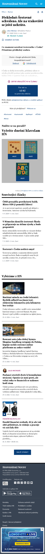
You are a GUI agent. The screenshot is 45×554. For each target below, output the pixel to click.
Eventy (5, 525)
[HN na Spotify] (28, 483)
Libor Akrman (12, 31)
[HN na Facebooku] (18, 483)
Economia (6, 509)
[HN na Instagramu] (22, 483)
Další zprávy (22, 452)
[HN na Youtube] (31, 483)
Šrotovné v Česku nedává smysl (18, 249)
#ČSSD (38, 114)
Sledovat (16, 63)
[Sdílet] (38, 12)
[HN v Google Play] (10, 493)
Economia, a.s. (16, 470)
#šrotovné (7, 114)
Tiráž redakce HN (8, 506)
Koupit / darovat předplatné (12, 522)
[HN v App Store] (25, 493)
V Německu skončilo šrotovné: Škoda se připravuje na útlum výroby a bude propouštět (22, 224)
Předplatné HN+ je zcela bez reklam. (32, 190)
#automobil (18, 114)
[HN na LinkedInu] (25, 483)
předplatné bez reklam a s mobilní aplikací (27, 100)
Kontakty (6, 502)
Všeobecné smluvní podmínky (28, 512)
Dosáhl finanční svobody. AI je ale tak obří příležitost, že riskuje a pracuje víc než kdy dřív (22, 425)
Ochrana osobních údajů (26, 502)
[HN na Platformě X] (15, 483)
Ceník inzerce (7, 516)
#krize (6, 119)
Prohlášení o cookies (25, 506)
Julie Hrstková (14, 371)
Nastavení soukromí (24, 509)
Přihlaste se (31, 108)
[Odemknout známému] (42, 12)
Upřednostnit (31, 63)
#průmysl (29, 114)
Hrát (14, 156)
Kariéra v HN (7, 512)
